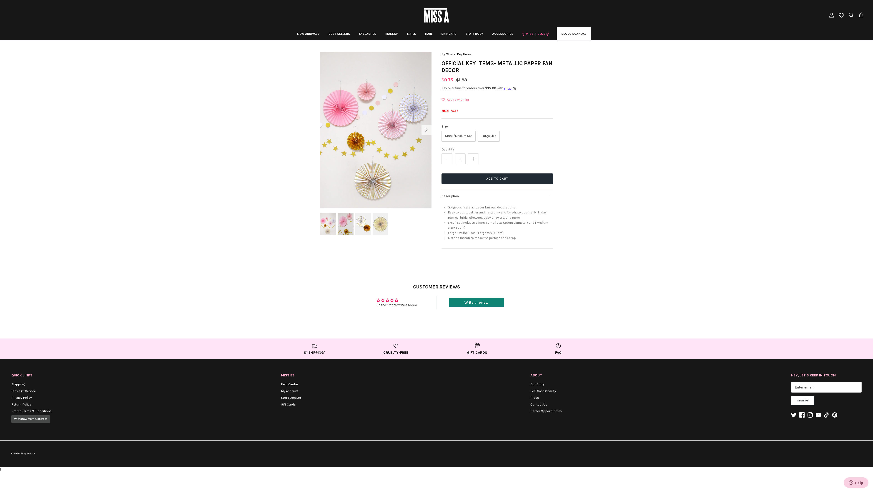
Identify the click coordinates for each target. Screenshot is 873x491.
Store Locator (291, 398)
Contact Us (538, 404)
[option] (375, 130)
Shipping (18, 384)
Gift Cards (288, 404)
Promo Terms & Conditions (31, 411)
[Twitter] (793, 415)
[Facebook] (802, 415)
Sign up (803, 400)
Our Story (537, 384)
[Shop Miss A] (436, 15)
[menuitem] (308, 33)
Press (534, 398)
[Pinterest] (834, 415)
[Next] (426, 130)
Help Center (289, 384)
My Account (290, 391)
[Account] (830, 15)
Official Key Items (459, 54)
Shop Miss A (27, 453)
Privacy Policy (21, 398)
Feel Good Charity (543, 391)
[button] (455, 99)
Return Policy (21, 404)
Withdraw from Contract (30, 419)
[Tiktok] (826, 415)
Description (450, 196)
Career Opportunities (546, 411)
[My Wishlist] (841, 16)
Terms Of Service (23, 391)
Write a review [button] (476, 302)
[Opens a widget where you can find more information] (855, 483)
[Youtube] (818, 415)
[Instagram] (810, 415)
